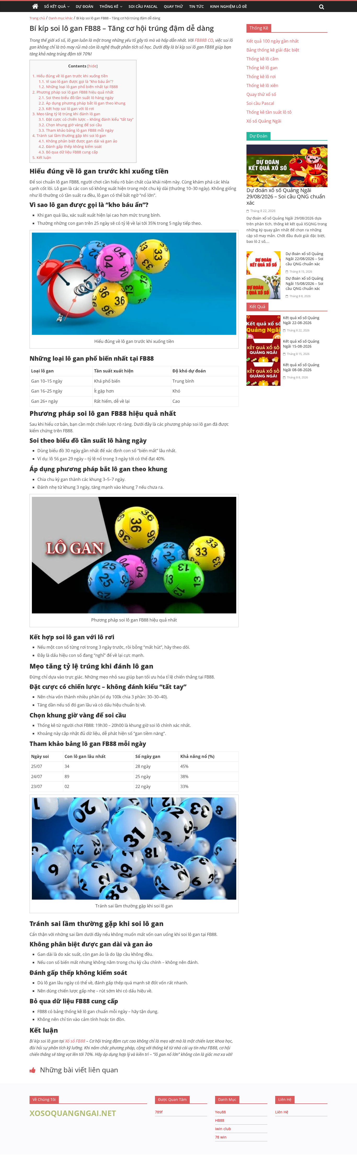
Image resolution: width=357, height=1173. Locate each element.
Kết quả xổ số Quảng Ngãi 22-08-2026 (301, 320)
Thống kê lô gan (262, 68)
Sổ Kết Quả (55, 6)
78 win (221, 1137)
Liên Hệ (281, 1111)
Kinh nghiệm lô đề (228, 6)
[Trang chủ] (35, 6)
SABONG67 (11, 1162)
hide (92, 66)
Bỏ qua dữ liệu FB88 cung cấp (68, 152)
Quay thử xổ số (261, 94)
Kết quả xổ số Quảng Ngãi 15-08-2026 (301, 344)
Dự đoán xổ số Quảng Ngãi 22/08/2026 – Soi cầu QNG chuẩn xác (304, 258)
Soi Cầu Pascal (143, 6)
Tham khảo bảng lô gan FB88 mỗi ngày (76, 130)
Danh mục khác (61, 18)
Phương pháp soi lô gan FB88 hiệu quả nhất (72, 92)
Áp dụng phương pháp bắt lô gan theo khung (82, 103)
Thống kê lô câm (262, 59)
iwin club (223, 1128)
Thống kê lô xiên (262, 85)
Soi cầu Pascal (260, 103)
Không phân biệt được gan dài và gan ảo (78, 141)
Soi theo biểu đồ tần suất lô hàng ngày (76, 97)
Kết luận (41, 157)
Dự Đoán (84, 6)
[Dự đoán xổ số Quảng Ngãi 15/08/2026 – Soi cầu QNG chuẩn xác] (264, 279)
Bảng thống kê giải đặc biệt (272, 50)
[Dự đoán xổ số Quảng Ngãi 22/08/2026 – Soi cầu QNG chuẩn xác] (264, 254)
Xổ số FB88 (75, 1041)
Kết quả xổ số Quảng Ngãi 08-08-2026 (301, 367)
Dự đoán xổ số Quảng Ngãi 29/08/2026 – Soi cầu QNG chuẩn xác (285, 196)
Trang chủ (37, 18)
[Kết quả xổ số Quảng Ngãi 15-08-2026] (264, 342)
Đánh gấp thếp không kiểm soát (70, 146)
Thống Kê (109, 6)
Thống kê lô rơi (261, 76)
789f (159, 1111)
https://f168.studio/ (50, 1156)
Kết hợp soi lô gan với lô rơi (66, 108)
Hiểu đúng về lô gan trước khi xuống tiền (70, 75)
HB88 (219, 1120)
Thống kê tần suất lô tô (269, 112)
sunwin (63, 1169)
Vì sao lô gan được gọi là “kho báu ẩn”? (76, 81)
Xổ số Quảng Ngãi (263, 121)
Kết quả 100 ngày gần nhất (272, 41)
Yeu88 (220, 1111)
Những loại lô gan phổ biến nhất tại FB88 (78, 86)
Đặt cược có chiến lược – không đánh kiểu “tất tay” (86, 119)
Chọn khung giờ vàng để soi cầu (70, 124)
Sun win (33, 1162)
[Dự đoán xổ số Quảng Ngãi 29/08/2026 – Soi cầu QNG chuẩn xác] (286, 148)
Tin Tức (196, 6)
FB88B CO (204, 40)
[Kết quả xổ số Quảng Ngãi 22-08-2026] (264, 318)
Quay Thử (173, 6)
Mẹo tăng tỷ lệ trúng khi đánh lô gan (66, 113)
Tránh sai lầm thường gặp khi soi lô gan (69, 135)
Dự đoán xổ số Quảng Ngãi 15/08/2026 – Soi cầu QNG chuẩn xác (304, 283)
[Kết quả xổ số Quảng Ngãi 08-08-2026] (264, 365)
